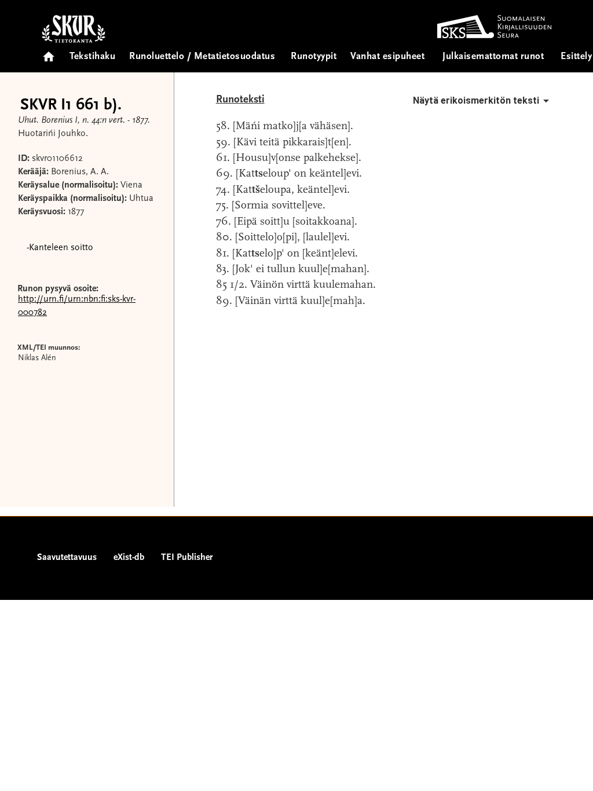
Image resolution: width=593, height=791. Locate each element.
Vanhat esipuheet (387, 57)
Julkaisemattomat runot (493, 57)
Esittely (576, 57)
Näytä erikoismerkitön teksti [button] (476, 100)
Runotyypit (313, 57)
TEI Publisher (187, 557)
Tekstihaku (92, 57)
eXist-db (129, 557)
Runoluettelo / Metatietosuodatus (202, 57)
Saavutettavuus (67, 557)
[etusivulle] (49, 53)
